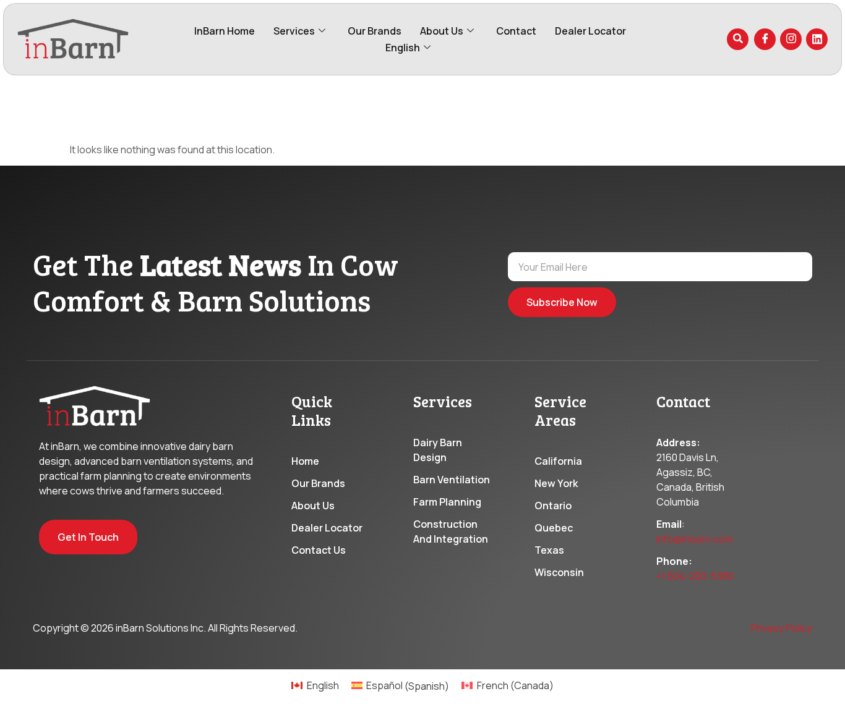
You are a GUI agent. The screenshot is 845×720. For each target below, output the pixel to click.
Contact (516, 31)
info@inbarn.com (694, 539)
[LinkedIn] (817, 39)
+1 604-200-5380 (695, 576)
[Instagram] (791, 39)
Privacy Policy (781, 628)
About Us (441, 31)
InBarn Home (224, 31)
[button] (737, 39)
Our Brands (374, 31)
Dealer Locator (590, 31)
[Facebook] (765, 39)
